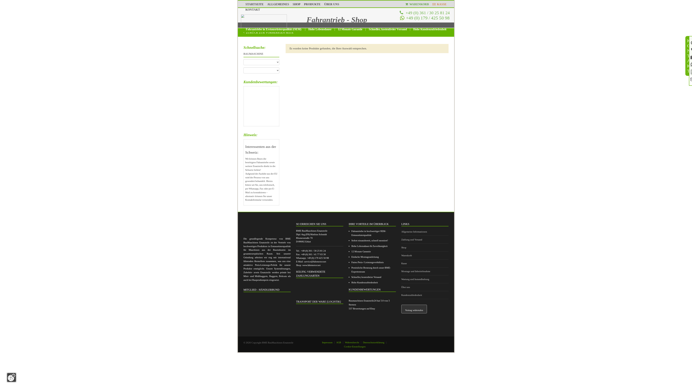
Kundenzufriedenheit (411, 295)
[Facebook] (433, 341)
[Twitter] (442, 341)
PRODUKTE (312, 4)
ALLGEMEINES (278, 4)
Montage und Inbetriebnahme (415, 271)
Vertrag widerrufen (414, 310)
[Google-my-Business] (424, 341)
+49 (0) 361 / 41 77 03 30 (313, 254)
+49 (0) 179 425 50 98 (318, 258)
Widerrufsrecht (352, 342)
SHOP (296, 4)
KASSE (441, 4)
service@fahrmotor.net (315, 261)
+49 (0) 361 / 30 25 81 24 (427, 12)
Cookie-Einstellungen (355, 346)
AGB (338, 342)
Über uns (405, 287)
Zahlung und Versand (411, 239)
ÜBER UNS (331, 4)
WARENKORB (418, 4)
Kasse (404, 263)
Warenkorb (406, 255)
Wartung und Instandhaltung (415, 279)
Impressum (327, 342)
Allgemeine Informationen (414, 231)
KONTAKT (252, 9)
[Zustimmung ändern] (11, 377)
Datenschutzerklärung (373, 342)
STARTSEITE (254, 4)
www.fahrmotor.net (311, 265)
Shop (403, 247)
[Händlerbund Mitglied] (267, 311)
